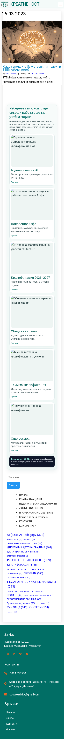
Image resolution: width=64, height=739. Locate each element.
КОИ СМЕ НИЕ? (27, 526)
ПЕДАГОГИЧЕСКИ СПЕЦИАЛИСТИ (31, 584)
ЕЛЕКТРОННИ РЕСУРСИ (18, 556)
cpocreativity (11, 73)
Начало (23, 495)
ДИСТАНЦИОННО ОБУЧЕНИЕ (23, 552)
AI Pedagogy (31, 535)
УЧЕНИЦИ (42, 603)
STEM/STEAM (14, 539)
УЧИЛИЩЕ (17, 607)
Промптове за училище (21, 603)
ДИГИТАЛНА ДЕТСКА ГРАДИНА (29, 547)
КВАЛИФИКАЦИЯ (22, 564)
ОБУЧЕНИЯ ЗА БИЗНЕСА (19, 578)
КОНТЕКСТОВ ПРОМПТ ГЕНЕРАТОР (25, 569)
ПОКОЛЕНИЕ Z (15, 591)
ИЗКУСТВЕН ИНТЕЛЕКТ (29, 560)
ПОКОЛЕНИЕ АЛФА (34, 591)
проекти (12, 612)
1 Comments (38, 73)
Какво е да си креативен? (33, 517)
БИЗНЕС (29, 539)
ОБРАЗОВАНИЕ (14, 573)
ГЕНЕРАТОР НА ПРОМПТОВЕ (24, 543)
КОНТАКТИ (25, 521)
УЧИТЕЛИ (39, 607)
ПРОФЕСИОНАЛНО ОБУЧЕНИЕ (36, 512)
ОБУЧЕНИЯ (33, 573)
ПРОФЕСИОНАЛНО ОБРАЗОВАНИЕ (38, 595)
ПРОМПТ (14, 595)
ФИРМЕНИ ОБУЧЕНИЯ (31, 508)
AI (12, 535)
